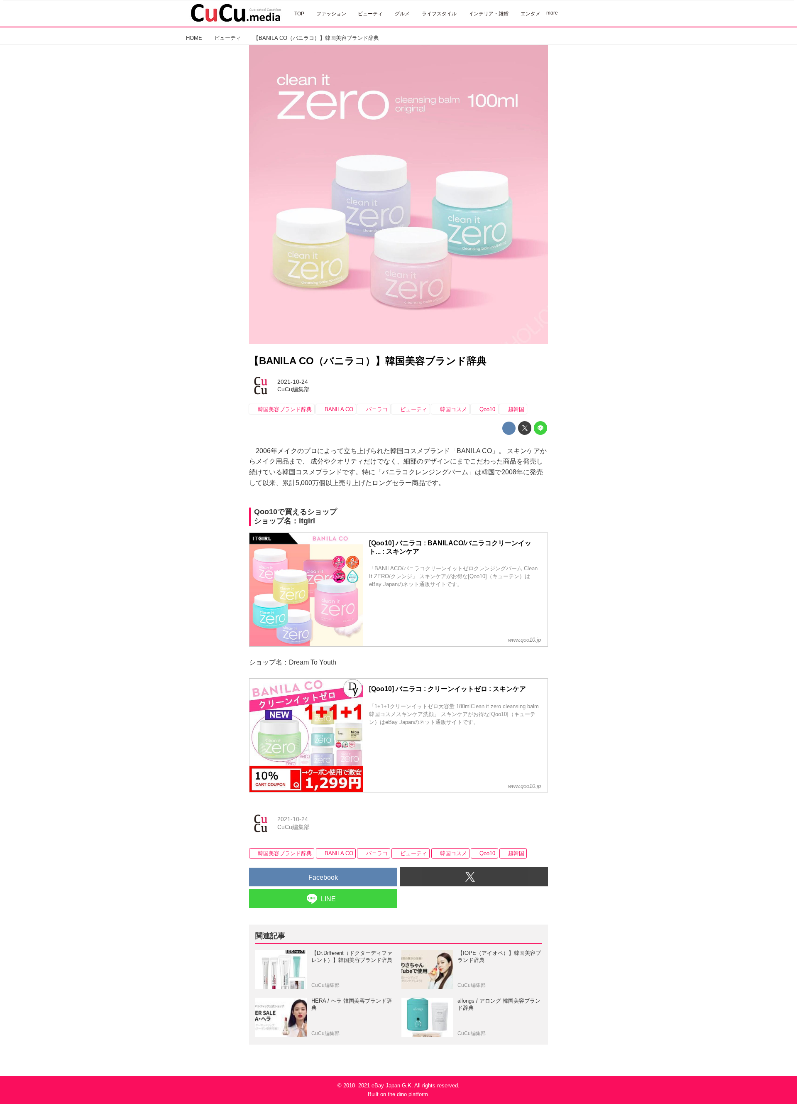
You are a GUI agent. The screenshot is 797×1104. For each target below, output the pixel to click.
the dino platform (408, 1094)
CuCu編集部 (293, 389)
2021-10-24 (292, 381)
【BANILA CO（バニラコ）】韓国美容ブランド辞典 (368, 360)
